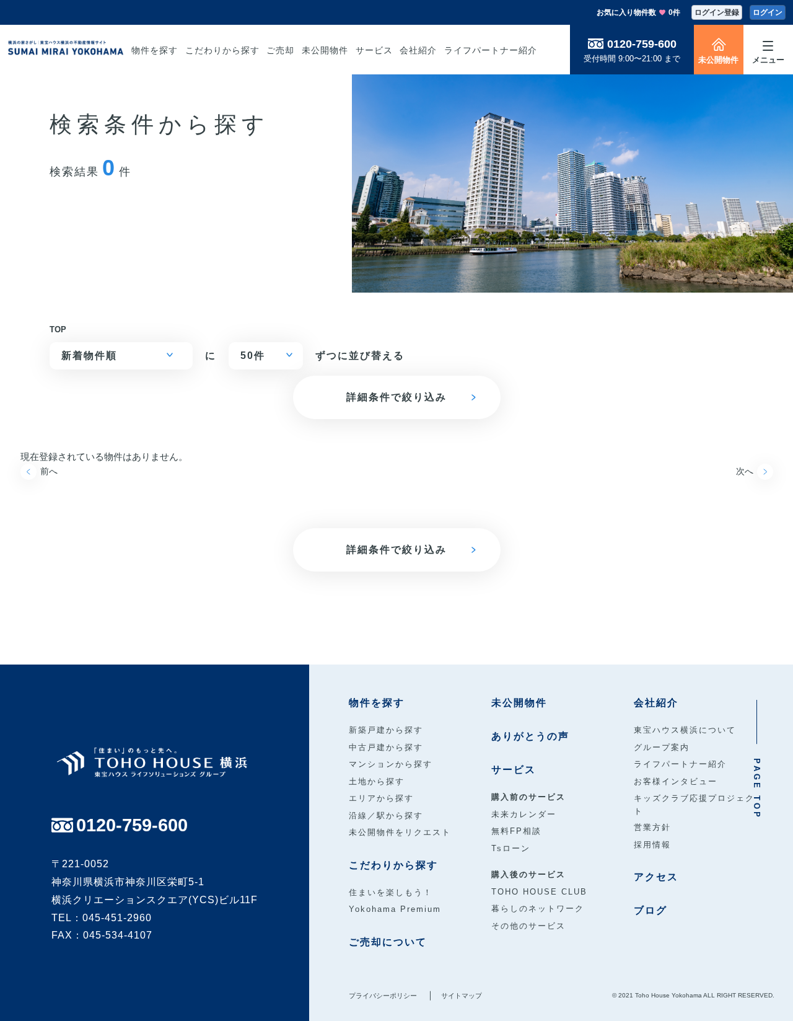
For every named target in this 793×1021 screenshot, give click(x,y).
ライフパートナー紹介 (680, 764)
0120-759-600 (642, 44)
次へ (744, 471)
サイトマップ (461, 995)
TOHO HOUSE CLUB (539, 891)
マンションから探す (390, 764)
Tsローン (510, 848)
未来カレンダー (523, 814)
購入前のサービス (528, 797)
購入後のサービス (528, 874)
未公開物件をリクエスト (400, 832)
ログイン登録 (716, 12)
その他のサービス (528, 925)
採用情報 (652, 844)
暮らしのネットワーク (537, 908)
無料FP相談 (516, 831)
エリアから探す (381, 798)
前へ (49, 471)
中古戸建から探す (386, 747)
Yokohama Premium (395, 909)
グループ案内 (662, 747)
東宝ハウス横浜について (685, 730)
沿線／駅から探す (386, 815)
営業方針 (652, 827)
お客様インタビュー (675, 781)
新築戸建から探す (386, 730)
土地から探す (377, 781)
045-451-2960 (117, 918)
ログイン (767, 12)
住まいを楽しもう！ (390, 892)
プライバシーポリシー (383, 995)
